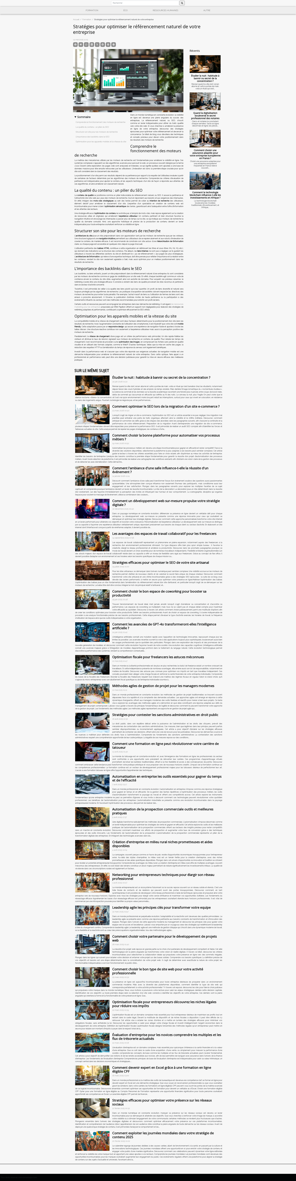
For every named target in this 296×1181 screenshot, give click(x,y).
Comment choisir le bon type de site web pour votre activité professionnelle (157, 971)
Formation (92, 10)
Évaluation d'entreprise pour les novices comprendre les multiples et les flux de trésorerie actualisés (166, 1036)
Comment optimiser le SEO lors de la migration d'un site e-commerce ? (166, 406)
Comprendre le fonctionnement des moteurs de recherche (100, 122)
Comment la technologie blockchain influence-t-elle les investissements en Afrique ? (205, 195)
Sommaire (84, 117)
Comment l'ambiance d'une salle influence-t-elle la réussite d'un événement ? (160, 470)
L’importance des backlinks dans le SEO (92, 137)
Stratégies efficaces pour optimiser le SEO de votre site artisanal (160, 562)
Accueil (76, 19)
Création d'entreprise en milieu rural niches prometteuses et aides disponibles (162, 844)
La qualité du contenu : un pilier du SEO (92, 127)
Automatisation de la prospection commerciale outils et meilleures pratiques (162, 811)
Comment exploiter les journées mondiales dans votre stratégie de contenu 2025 (163, 1135)
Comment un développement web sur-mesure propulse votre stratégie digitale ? (166, 503)
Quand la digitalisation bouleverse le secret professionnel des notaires (205, 115)
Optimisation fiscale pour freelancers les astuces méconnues (158, 657)
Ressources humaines (165, 10)
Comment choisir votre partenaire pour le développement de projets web (164, 938)
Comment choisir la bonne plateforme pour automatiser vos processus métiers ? (166, 437)
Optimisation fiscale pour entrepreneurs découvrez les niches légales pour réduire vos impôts (164, 1004)
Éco (125, 10)
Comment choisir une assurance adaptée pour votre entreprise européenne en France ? (205, 154)
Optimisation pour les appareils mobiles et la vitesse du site (101, 142)
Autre (206, 10)
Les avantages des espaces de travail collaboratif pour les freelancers (164, 533)
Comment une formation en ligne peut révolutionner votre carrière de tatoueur (165, 745)
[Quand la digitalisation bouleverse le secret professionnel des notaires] (205, 101)
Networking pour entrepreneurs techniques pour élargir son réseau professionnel (163, 876)
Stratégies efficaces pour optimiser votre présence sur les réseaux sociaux (162, 1102)
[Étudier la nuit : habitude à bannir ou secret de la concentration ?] (205, 64)
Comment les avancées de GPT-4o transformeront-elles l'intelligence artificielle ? (164, 626)
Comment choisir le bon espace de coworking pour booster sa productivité (159, 593)
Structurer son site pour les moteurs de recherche (97, 132)
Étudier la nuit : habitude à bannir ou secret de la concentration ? (205, 78)
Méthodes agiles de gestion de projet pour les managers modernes (163, 686)
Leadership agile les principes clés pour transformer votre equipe (161, 907)
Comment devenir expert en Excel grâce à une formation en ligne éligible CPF (161, 1069)
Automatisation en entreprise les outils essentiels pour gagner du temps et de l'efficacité (167, 778)
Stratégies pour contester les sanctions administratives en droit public (165, 714)
